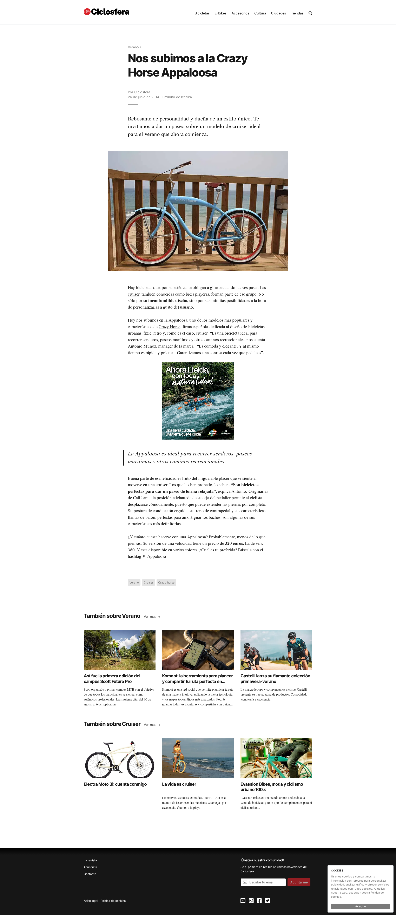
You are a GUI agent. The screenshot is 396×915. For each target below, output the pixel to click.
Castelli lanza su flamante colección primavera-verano (275, 678)
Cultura (260, 13)
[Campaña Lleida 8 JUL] (198, 401)
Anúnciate (90, 867)
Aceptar (360, 906)
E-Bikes (221, 13)
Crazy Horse (169, 326)
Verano (133, 47)
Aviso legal (91, 900)
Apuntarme (299, 882)
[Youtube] (242, 900)
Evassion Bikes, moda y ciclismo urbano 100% (271, 787)
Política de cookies (113, 900)
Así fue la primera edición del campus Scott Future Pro (112, 678)
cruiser (133, 294)
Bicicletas (202, 13)
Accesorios (240, 13)
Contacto (90, 874)
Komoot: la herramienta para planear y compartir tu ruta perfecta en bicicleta (197, 681)
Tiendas (297, 13)
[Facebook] (259, 900)
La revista (90, 860)
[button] (202, 12)
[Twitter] (267, 900)
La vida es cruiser (179, 784)
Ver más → (152, 616)
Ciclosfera (142, 92)
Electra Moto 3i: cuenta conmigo (115, 784)
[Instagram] (251, 900)
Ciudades (278, 13)
